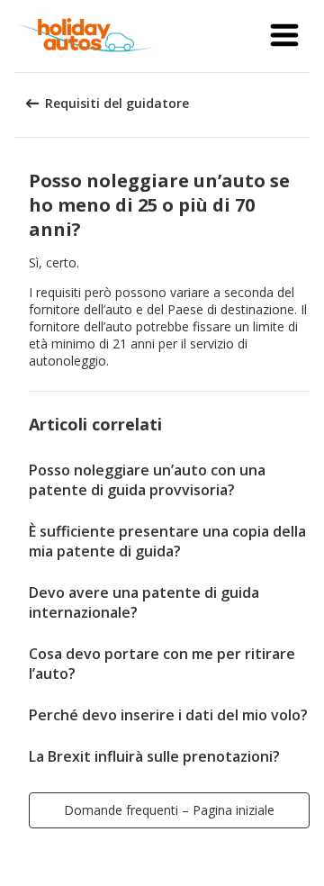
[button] (284, 36)
